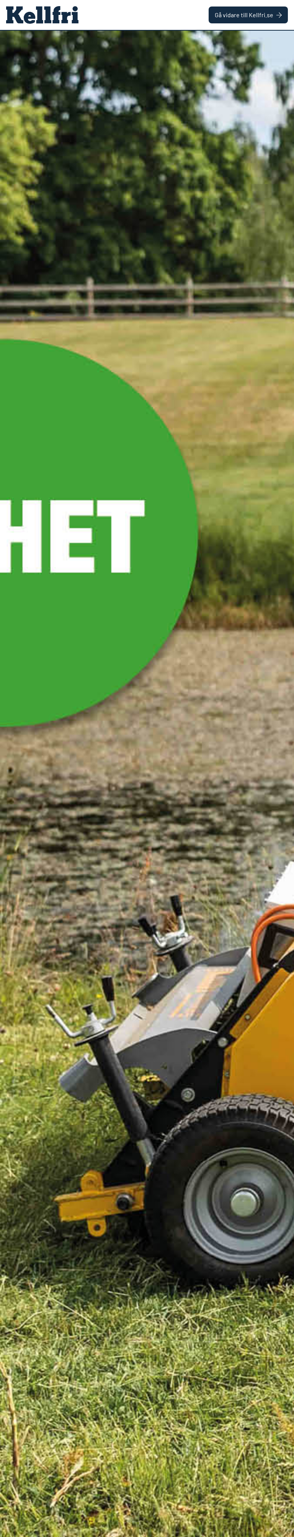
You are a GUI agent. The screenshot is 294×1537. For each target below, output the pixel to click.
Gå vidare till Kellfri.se (244, 14)
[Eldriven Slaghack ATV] (147, 784)
